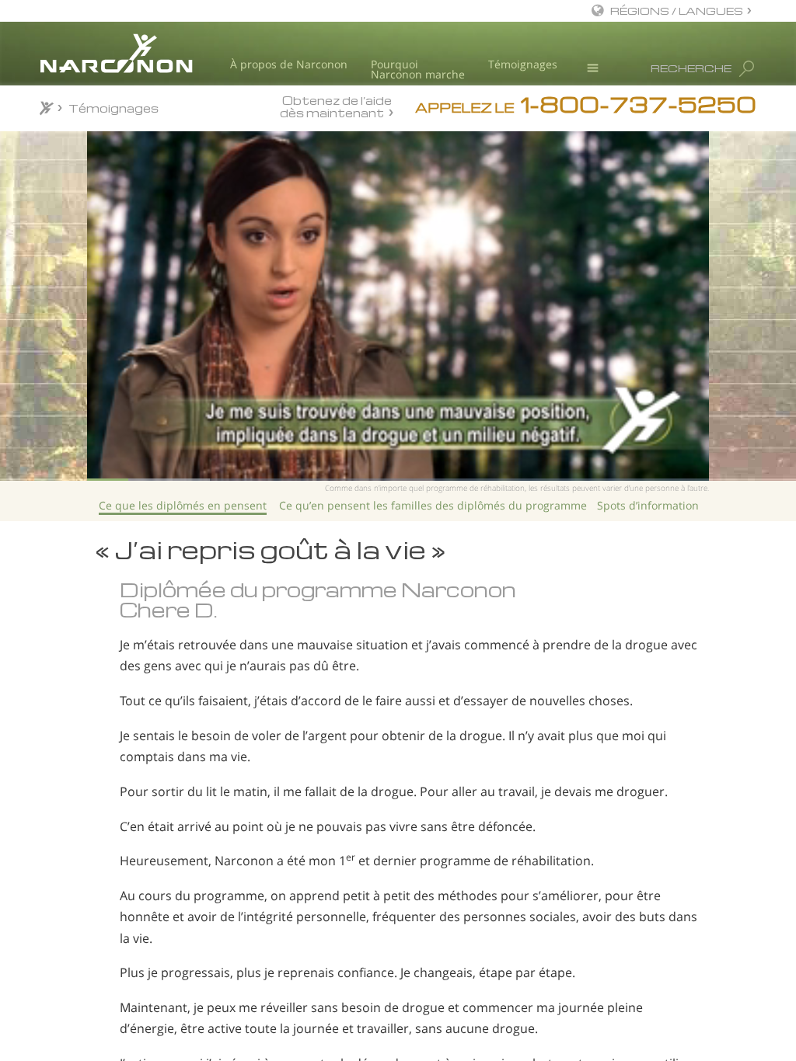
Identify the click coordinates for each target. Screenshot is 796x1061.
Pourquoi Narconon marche (418, 69)
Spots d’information (648, 505)
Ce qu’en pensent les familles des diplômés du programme (433, 505)
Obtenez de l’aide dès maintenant (336, 106)
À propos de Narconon (288, 64)
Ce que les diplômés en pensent (183, 505)
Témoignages (522, 64)
